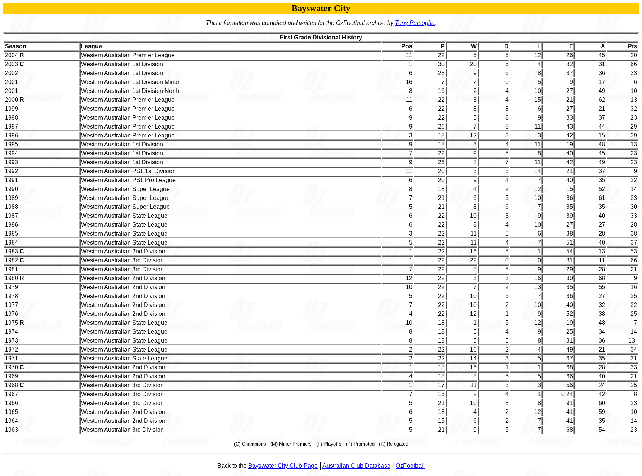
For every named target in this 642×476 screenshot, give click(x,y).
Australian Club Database (356, 466)
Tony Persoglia (415, 23)
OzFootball (410, 466)
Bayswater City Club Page (283, 466)
